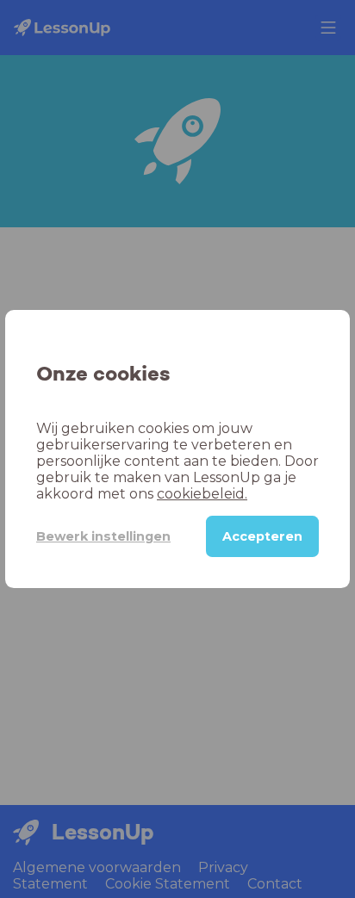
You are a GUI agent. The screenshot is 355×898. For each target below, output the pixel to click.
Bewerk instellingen (103, 536)
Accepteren (262, 536)
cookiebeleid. (202, 494)
